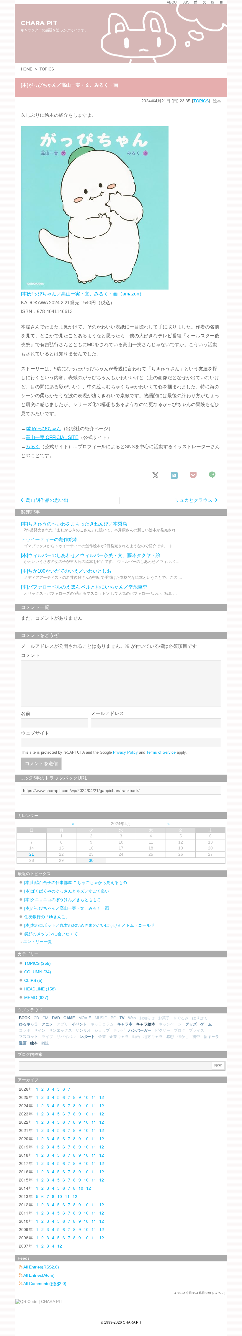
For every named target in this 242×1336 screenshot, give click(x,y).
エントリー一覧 (37, 941)
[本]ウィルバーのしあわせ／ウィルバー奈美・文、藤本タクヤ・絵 (90, 555)
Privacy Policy (125, 752)
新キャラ (211, 1036)
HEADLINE (40, 989)
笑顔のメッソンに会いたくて (51, 933)
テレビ (119, 1030)
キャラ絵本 (145, 1024)
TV (122, 1018)
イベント (79, 1024)
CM (45, 1018)
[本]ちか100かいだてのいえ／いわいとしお (66, 570)
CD (36, 1018)
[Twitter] (204, 2)
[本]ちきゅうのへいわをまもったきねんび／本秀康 (74, 523)
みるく (33, 446)
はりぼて (199, 1018)
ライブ (47, 1036)
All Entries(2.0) (40, 1267)
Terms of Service (161, 752)
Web (132, 1018)
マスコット (28, 1036)
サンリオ (83, 1030)
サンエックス (60, 1030)
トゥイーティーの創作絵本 (49, 539)
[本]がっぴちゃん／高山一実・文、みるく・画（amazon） (82, 293)
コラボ (24, 1030)
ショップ (102, 1030)
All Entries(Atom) (38, 1275)
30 (91, 860)
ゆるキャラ (28, 1024)
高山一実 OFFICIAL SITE (52, 437)
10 (86, 1097)
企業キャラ (119, 1036)
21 (31, 854)
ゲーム (206, 1024)
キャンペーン (170, 1024)
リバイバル (66, 1036)
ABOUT (173, 2)
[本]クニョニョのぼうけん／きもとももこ (62, 899)
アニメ (47, 1024)
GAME (69, 1018)
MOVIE (85, 1018)
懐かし (183, 1036)
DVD (56, 1018)
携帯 (196, 1036)
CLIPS (33, 980)
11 (93, 1097)
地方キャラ (153, 1036)
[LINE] (212, 475)
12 (101, 1097)
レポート (87, 1036)
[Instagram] (213, 2)
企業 (102, 1036)
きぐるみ (181, 1018)
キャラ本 (125, 1024)
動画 (136, 1036)
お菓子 (164, 1018)
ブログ (179, 1030)
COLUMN (37, 971)
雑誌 (45, 1043)
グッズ (191, 1024)
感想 (170, 1036)
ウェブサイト (35, 733)
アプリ (62, 1024)
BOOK (24, 1018)
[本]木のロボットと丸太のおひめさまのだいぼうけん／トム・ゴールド (89, 925)
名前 (25, 713)
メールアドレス (107, 713)
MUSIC (101, 1018)
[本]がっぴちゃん (43, 428)
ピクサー (162, 1030)
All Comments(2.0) (44, 1283)
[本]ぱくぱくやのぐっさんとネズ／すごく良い (66, 891)
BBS (185, 2)
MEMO (36, 997)
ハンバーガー (139, 1030)
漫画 (23, 1043)
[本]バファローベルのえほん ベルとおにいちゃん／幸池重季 (84, 586)
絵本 (217, 100)
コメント (30, 655)
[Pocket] (193, 475)
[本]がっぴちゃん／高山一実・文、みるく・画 (66, 908)
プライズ (196, 1030)
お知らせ (147, 1018)
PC (113, 1018)
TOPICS (47, 69)
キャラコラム (102, 1024)
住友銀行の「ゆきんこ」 (47, 916)
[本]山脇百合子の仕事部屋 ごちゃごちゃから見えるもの (75, 882)
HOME (26, 69)
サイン (39, 1030)
